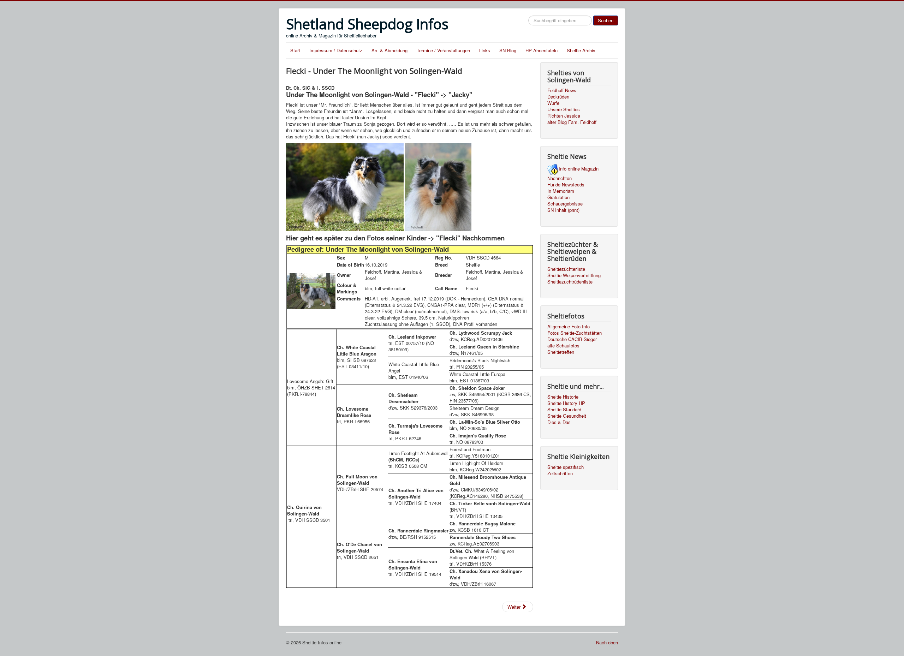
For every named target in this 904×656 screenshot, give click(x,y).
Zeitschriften (560, 473)
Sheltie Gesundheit (566, 416)
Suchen (605, 20)
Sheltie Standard (564, 409)
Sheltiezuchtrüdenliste (570, 282)
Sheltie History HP (566, 403)
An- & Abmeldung (389, 50)
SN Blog (507, 50)
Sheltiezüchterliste (566, 269)
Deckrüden (558, 97)
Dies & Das (559, 422)
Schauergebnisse (565, 204)
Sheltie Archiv (581, 50)
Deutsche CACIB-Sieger (572, 339)
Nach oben (607, 642)
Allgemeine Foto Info (568, 326)
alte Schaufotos (563, 345)
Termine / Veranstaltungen (443, 50)
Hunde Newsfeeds (565, 184)
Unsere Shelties (563, 109)
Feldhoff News (561, 90)
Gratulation (558, 197)
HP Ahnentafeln (541, 50)
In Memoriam (560, 191)
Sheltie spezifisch (565, 467)
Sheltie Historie (562, 397)
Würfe (553, 103)
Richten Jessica (563, 116)
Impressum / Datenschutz (335, 50)
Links (484, 50)
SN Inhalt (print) (563, 210)
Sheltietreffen (560, 352)
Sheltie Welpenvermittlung (574, 275)
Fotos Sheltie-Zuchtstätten (574, 333)
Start (295, 50)
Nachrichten (559, 178)
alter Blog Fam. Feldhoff (571, 122)
